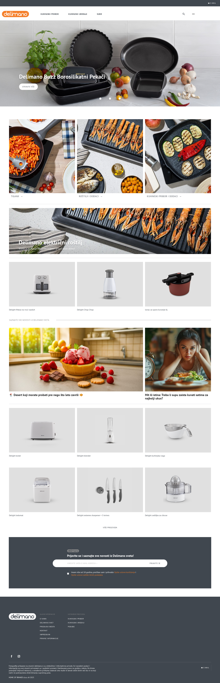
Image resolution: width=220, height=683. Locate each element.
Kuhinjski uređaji (76, 623)
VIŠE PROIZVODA (110, 528)
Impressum (45, 634)
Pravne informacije (49, 638)
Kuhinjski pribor (76, 619)
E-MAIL (213, 3)
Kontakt (43, 631)
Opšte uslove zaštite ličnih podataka (87, 575)
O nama (43, 619)
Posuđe (71, 627)
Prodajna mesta (47, 627)
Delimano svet (46, 623)
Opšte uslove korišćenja (124, 572)
